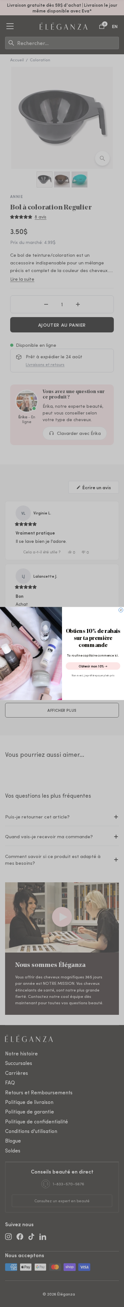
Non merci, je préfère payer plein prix (93, 675)
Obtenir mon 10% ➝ (93, 666)
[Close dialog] (121, 610)
